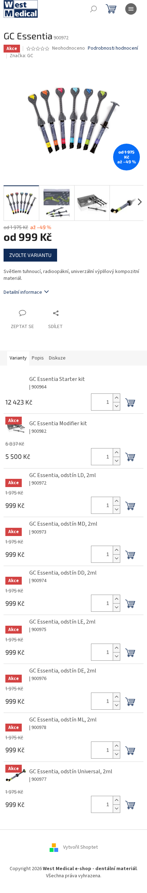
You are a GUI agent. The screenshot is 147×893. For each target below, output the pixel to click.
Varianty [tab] (18, 358)
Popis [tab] (38, 358)
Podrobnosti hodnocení (113, 48)
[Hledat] (93, 9)
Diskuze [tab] (57, 358)
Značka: (21, 55)
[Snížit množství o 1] (116, 406)
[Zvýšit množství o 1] (116, 398)
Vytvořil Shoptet (80, 847)
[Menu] (131, 9)
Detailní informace (23, 292)
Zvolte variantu (30, 255)
